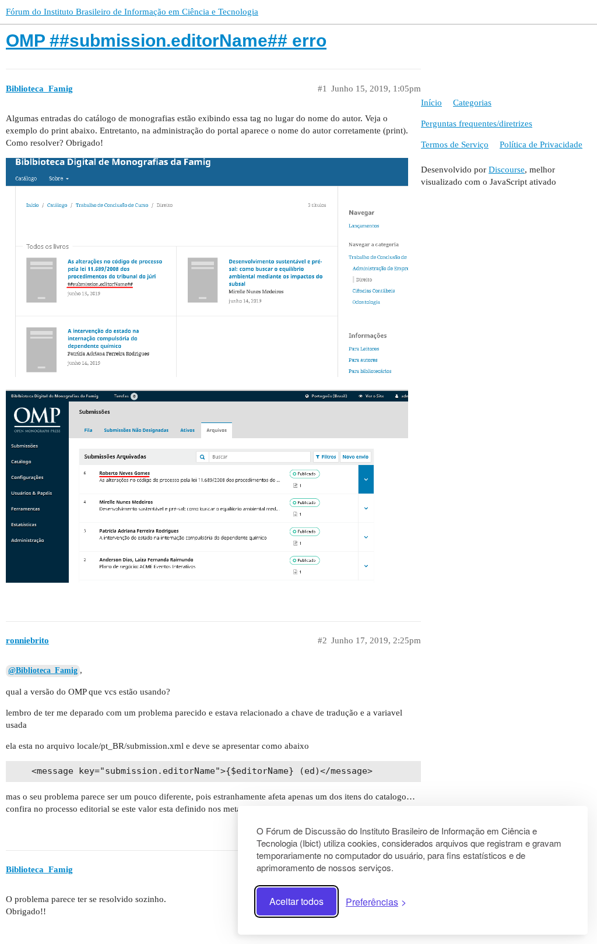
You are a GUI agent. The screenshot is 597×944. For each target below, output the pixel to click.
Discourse (507, 169)
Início (431, 102)
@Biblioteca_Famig (43, 670)
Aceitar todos (296, 901)
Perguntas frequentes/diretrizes (476, 123)
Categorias (472, 102)
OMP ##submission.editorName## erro (166, 40)
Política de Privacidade (541, 144)
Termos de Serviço (455, 144)
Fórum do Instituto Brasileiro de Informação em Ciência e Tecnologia (132, 11)
